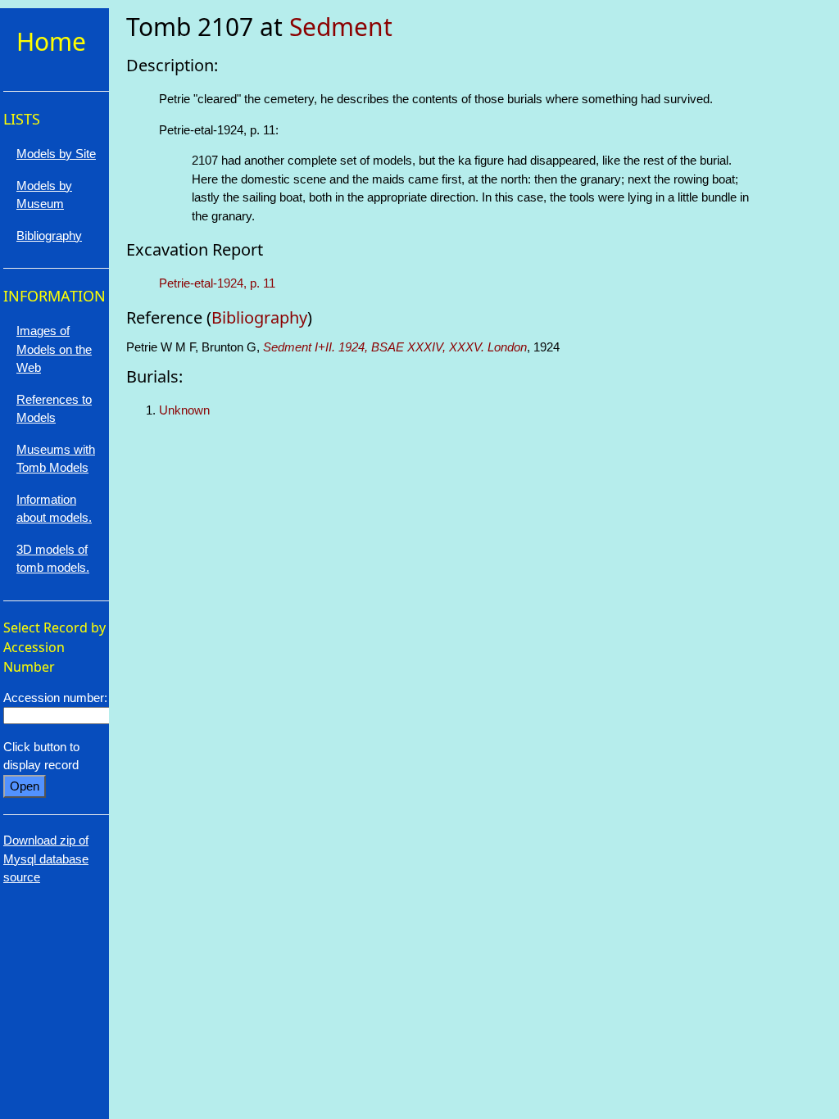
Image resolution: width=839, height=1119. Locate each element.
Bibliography (259, 317)
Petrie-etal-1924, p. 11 (217, 283)
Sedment (340, 26)
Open (24, 786)
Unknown (184, 410)
